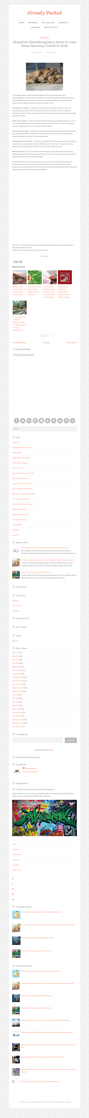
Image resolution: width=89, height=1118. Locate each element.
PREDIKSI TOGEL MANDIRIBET (24, 494)
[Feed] (72, 420)
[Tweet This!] (44, 256)
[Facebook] (16, 420)
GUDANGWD (17, 525)
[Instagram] (35, 420)
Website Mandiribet (19, 509)
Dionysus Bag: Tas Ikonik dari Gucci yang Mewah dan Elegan (42, 1057)
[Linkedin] (60, 420)
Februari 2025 (17, 670)
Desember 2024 (18, 677)
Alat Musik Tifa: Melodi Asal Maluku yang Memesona (40, 1081)
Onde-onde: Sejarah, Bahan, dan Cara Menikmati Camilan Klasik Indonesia (47, 560)
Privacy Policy (51, 27)
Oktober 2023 (17, 726)
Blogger (51, 750)
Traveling (35, 27)
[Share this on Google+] (46, 256)
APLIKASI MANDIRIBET (21, 499)
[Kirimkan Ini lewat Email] (14, 262)
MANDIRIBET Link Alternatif (22, 504)
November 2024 (18, 681)
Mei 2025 (15, 660)
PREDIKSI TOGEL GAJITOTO (23, 473)
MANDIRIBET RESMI (20, 463)
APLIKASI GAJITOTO (20, 478)
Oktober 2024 (17, 684)
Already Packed (44, 13)
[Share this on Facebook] (41, 256)
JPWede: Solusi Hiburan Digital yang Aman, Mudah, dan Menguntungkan (47, 1032)
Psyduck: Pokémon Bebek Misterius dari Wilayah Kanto (42, 912)
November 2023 (18, 723)
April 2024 (16, 705)
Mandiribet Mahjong (19, 520)
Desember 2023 (18, 720)
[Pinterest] (54, 420)
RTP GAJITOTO (18, 468)
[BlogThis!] (16, 262)
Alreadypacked (31, 768)
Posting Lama (71, 342)
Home (21, 23)
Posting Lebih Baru (19, 342)
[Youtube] (47, 420)
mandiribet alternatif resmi (21, 447)
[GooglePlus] (29, 420)
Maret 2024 (16, 709)
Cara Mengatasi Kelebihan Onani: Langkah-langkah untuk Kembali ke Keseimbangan (49, 292)
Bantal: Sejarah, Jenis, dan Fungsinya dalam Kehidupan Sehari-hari (44, 548)
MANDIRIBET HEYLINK (21, 458)
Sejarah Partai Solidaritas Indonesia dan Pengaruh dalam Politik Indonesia (64, 292)
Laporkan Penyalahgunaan (28, 757)
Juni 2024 (15, 698)
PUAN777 (15, 530)
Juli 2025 (15, 653)
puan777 (15, 535)
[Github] (66, 420)
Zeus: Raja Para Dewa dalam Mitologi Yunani (37, 938)
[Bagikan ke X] (19, 262)
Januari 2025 (16, 674)
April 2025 (16, 663)
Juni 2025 (15, 656)
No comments (51, 52)
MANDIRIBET (17, 453)
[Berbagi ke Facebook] (21, 262)
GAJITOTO (16, 442)
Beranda (46, 342)
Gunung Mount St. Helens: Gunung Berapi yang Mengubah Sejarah (45, 1020)
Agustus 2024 (17, 691)
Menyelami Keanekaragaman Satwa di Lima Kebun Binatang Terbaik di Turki (44, 44)
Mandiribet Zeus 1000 (20, 514)
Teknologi (63, 23)
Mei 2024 (15, 702)
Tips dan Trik (48, 23)
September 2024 (18, 688)
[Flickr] (41, 420)
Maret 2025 (16, 667)
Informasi (33, 23)
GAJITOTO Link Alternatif (21, 484)
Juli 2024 (15, 695)
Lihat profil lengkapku (30, 772)
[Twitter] (22, 420)
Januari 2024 (16, 716)
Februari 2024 (17, 712)
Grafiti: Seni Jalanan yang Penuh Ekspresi (36, 572)
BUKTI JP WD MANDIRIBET (22, 489)
